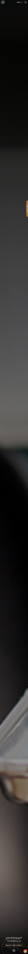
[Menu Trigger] (22, 2)
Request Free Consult (14, 945)
